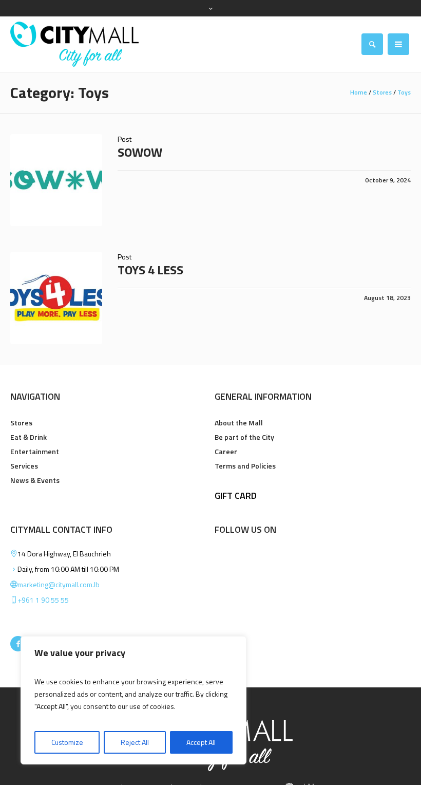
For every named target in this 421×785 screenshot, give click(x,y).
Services (24, 465)
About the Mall (239, 422)
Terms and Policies (245, 465)
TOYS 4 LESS (150, 269)
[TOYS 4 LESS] (56, 298)
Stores (382, 92)
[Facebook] (18, 643)
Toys (404, 92)
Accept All (201, 742)
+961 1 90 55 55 (43, 599)
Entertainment (34, 451)
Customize (67, 742)
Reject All (135, 742)
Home (358, 92)
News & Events (35, 480)
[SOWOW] (56, 180)
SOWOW (140, 152)
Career (226, 451)
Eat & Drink (28, 437)
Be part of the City (244, 437)
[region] (133, 700)
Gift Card (236, 496)
